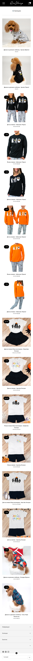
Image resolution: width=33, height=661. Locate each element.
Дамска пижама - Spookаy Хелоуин (16, 388)
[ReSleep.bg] (16, 3)
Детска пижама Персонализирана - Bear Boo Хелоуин (16, 502)
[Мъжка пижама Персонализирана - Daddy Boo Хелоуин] (16, 408)
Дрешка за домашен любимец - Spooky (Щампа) (16, 49)
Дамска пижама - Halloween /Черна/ (16, 199)
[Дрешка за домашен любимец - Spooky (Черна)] (16, 70)
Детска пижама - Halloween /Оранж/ (16, 237)
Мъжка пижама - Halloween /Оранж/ (16, 274)
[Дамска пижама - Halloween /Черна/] (16, 182)
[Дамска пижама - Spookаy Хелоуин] (16, 371)
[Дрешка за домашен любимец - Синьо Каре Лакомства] (16, 597)
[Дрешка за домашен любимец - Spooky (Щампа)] (16, 32)
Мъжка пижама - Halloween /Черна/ (16, 162)
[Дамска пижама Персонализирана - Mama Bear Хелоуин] (16, 332)
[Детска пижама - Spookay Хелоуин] (16, 523)
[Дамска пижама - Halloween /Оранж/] (16, 294)
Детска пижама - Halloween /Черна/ (16, 124)
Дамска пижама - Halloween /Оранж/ (16, 311)
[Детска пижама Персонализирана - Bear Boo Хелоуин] (16, 485)
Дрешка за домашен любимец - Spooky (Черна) (16, 87)
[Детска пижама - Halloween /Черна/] (16, 107)
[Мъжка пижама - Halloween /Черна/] (16, 145)
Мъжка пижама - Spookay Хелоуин (16, 465)
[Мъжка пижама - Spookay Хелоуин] (16, 448)
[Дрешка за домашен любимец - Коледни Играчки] (16, 560)
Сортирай (6, 657)
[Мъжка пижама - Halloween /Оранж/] (16, 257)
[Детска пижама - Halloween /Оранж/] (16, 220)
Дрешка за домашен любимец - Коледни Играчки (17, 577)
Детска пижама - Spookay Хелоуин (16, 539)
